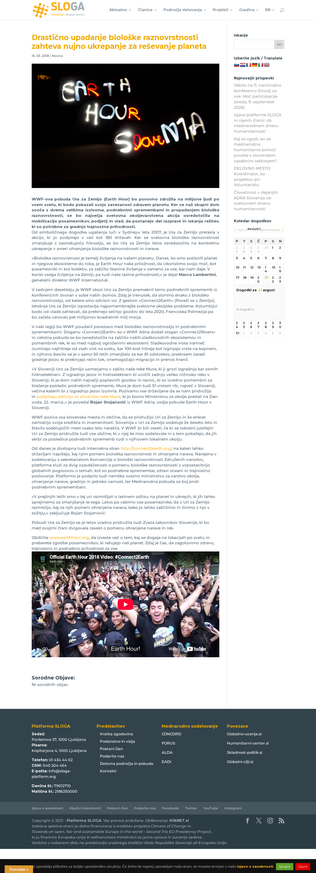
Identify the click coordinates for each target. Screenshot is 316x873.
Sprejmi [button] (285, 866)
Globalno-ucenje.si (244, 734)
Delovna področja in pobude (126, 763)
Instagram (233, 808)
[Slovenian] (236, 65)
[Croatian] (242, 65)
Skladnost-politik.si (244, 752)
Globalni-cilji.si (240, 762)
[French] (248, 65)
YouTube (210, 808)
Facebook (170, 808)
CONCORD (171, 734)
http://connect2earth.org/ (146, 448)
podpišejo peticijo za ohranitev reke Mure (78, 396)
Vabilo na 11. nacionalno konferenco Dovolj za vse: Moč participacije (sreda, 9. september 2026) (257, 96)
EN (267, 10)
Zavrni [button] (302, 866)
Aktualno (118, 10)
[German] (254, 65)
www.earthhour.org (69, 537)
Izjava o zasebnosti (47, 808)
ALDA (167, 752)
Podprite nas (112, 756)
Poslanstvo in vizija (117, 741)
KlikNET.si (179, 820)
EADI (166, 762)
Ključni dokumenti (85, 808)
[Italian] (260, 65)
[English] (267, 65)
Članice (145, 10)
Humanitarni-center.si (248, 743)
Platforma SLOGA (84, 820)
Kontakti (108, 771)
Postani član (111, 749)
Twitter (191, 808)
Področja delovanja (183, 10)
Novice (57, 56)
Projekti (220, 10)
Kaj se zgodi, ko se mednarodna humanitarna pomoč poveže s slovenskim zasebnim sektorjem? (255, 150)
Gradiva (246, 10)
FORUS (168, 743)
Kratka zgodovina (116, 734)
